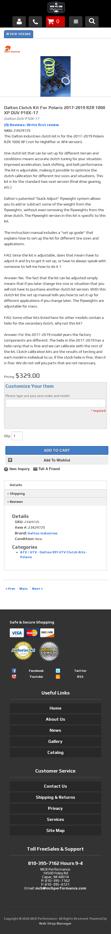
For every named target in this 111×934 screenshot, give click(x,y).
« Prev (10, 589)
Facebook (36, 671)
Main (23, 589)
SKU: (8, 130)
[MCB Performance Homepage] (55, 8)
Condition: (24, 539)
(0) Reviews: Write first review (31, 125)
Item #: (21, 527)
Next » (37, 589)
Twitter (80, 671)
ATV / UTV (28, 552)
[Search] (92, 21)
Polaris (26, 557)
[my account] (19, 21)
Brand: (21, 533)
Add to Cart (57, 450)
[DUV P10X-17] (55, 77)
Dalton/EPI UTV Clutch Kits (62, 552)
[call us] (35, 21)
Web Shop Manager (55, 923)
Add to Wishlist (57, 460)
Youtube (36, 677)
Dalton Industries (42, 533)
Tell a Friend (49, 469)
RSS (80, 677)
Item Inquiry (19, 469)
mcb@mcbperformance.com (60, 888)
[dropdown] (75, 21)
